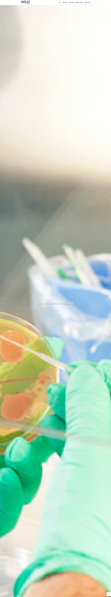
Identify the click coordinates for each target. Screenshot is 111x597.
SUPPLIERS (71, 2)
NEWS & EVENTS (79, 2)
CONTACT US (87, 2)
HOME (60, 2)
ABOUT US (65, 2)
